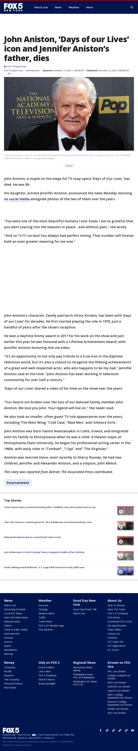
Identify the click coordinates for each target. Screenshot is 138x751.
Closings (43, 609)
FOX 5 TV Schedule (118, 613)
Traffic (42, 617)
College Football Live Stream (119, 677)
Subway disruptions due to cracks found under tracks (32, 537)
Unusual (8, 637)
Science (8, 641)
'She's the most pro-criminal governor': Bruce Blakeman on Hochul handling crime (48, 522)
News (8, 600)
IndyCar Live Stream (118, 690)
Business (9, 675)
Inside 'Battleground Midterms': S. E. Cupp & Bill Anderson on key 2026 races (44, 567)
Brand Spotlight (47, 683)
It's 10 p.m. (113, 649)
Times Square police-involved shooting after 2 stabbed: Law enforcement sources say (50, 507)
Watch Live (10, 605)
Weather (45, 600)
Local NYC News (13, 613)
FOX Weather (46, 629)
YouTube (120, 730)
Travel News (45, 621)
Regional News (84, 662)
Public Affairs (115, 629)
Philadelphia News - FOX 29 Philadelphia (84, 676)
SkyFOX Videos (47, 679)
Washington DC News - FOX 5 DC (85, 683)
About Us (115, 600)
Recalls (8, 671)
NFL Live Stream (117, 671)
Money (9, 662)
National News (12, 621)
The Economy (11, 679)
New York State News (16, 617)
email (132, 730)
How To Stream (116, 605)
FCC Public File (115, 641)
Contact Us (114, 633)
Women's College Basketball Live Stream (120, 703)
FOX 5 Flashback (48, 675)
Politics (8, 625)
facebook (100, 730)
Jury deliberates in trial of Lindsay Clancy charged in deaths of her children (44, 552)
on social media (17, 199)
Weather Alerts (47, 613)
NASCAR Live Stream (119, 686)
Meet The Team (116, 609)
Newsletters (10, 649)
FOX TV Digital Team (13, 70)
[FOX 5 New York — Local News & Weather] (15, 7)
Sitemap (8, 653)
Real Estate (10, 687)
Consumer (9, 667)
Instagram (107, 730)
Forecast (43, 605)
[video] (125, 510)
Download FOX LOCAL (120, 621)
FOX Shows (114, 617)
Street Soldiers (46, 667)
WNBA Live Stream (118, 708)
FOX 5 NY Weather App (51, 625)
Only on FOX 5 (49, 662)
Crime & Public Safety (16, 629)
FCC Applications (117, 645)
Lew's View (44, 671)
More (89, 7)
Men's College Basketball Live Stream (120, 696)
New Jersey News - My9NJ (83, 669)
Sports (7, 645)
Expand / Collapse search (132, 7)
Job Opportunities (117, 625)
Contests (112, 637)
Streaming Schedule (15, 609)
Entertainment (33, 70)
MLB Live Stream (117, 682)
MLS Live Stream (117, 712)
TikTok (113, 730)
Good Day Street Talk (85, 609)
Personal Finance (13, 683)
